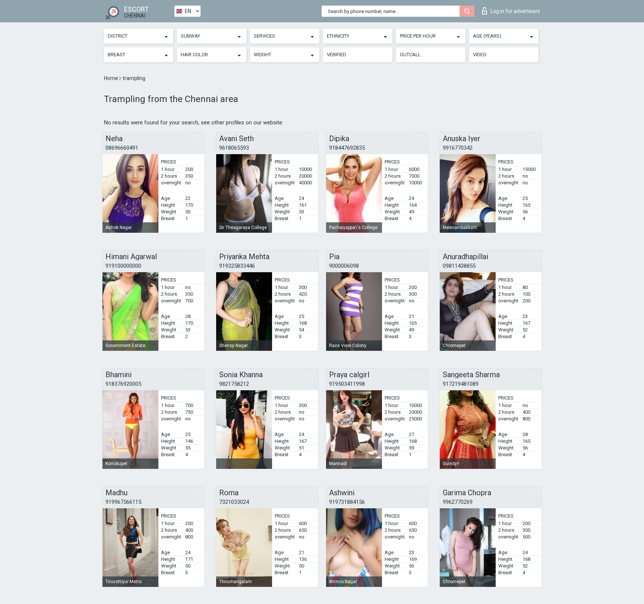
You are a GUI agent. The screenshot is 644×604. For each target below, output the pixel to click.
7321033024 (234, 502)
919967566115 (123, 502)
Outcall (410, 54)
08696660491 (121, 147)
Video (479, 54)
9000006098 (344, 266)
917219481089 (461, 384)
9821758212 (234, 384)
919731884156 (347, 502)
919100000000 (123, 266)
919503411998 (347, 384)
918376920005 (123, 384)
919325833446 (237, 266)
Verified (336, 54)
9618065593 (234, 147)
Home (111, 78)
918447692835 (347, 147)
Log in (515, 11)
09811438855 (459, 266)
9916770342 (458, 147)
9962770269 (458, 502)
